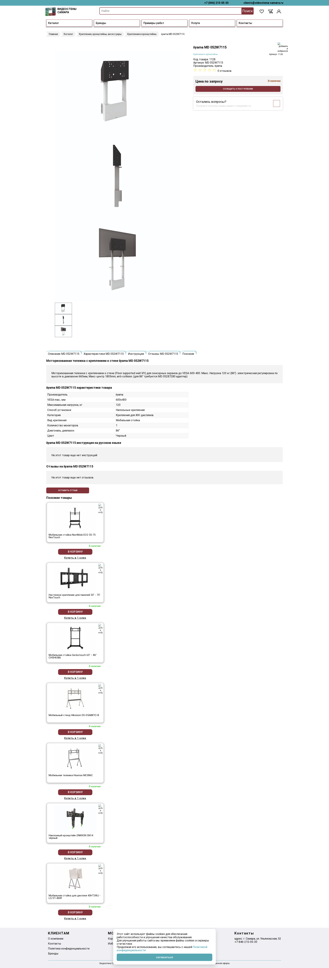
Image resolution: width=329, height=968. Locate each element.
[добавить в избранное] (283, 47)
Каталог (53, 23)
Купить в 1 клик (75, 557)
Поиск (247, 11)
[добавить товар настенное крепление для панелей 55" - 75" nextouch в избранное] (100, 569)
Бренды (101, 23)
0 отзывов (224, 70)
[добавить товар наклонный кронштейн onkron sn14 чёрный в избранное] (100, 809)
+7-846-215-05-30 (245, 942)
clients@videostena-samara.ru (263, 2)
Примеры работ (153, 23)
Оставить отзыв (67, 490)
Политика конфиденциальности (68, 948)
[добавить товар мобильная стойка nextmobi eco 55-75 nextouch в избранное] (100, 509)
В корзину (75, 551)
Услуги (195, 23)
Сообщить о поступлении (238, 89)
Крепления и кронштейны (205, 54)
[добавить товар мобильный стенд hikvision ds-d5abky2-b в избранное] (100, 689)
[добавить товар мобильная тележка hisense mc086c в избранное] (100, 749)
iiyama (218, 65)
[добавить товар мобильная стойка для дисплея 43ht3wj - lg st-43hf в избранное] (100, 869)
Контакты (245, 23)
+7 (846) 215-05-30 (216, 2)
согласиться (164, 957)
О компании (55, 938)
